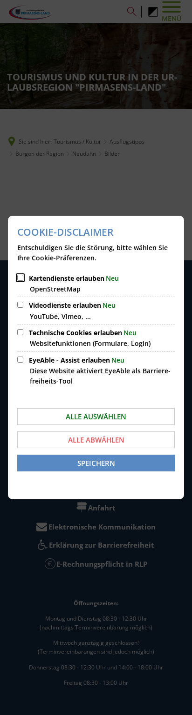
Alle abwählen (96, 439)
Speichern (96, 463)
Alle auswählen (96, 416)
